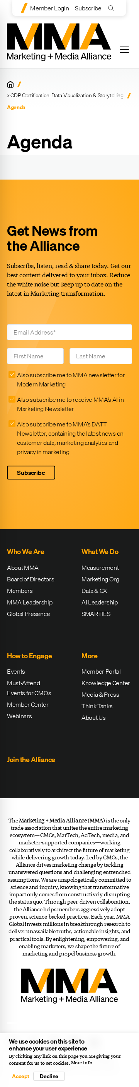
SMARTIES (95, 614)
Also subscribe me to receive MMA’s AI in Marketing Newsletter (70, 404)
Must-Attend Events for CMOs (29, 688)
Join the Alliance (31, 759)
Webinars (19, 716)
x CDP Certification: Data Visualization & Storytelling (65, 96)
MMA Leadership (30, 602)
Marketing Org (100, 579)
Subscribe (88, 8)
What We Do (99, 551)
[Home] (10, 84)
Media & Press (100, 694)
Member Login (49, 8)
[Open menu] (124, 49)
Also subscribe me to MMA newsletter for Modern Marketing (71, 379)
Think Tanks (96, 706)
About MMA (23, 568)
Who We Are (25, 551)
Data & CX (94, 591)
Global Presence (28, 614)
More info (81, 1063)
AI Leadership (99, 602)
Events (16, 671)
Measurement (100, 568)
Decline (49, 1076)
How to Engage (29, 655)
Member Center (28, 704)
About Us (93, 717)
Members (20, 591)
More (89, 655)
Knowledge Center (105, 683)
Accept (20, 1076)
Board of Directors (30, 579)
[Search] (112, 8)
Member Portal (101, 671)
